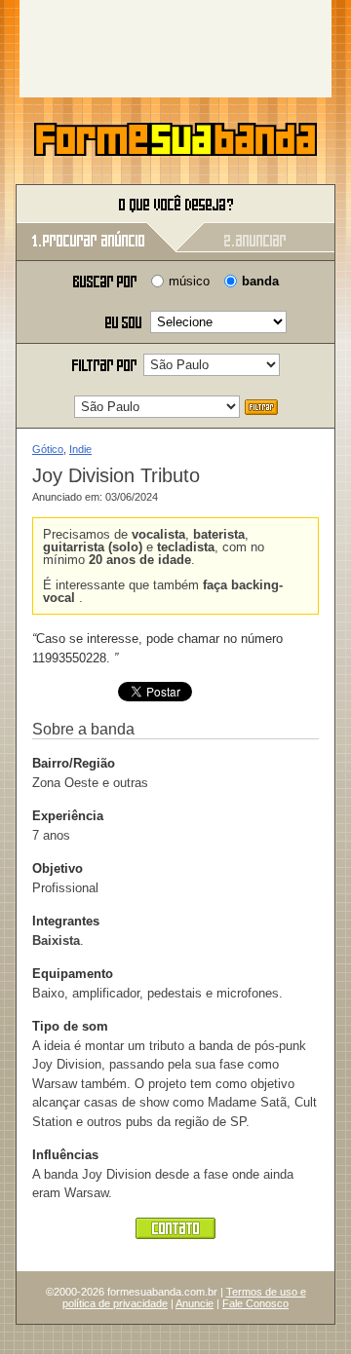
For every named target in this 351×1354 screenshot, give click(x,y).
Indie (80, 449)
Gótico (47, 449)
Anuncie (195, 1303)
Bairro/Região (73, 763)
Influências (65, 1154)
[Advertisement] (176, 48)
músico (189, 281)
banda (260, 281)
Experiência (67, 816)
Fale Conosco (255, 1303)
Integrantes (65, 921)
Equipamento (72, 973)
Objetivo (57, 868)
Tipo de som (70, 1026)
